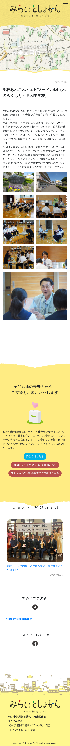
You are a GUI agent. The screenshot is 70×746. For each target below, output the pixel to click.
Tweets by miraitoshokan (18, 618)
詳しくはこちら (35, 456)
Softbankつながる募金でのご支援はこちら (35, 473)
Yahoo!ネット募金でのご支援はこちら (35, 464)
